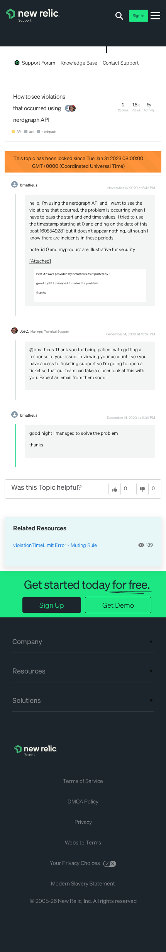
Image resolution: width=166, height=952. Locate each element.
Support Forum (38, 62)
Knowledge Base (79, 62)
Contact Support (121, 62)
